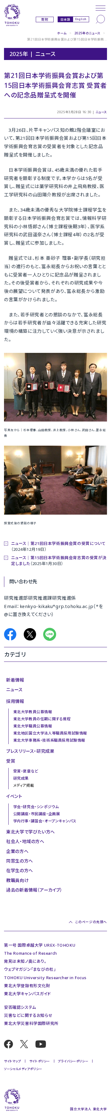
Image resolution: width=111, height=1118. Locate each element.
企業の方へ (17, 851)
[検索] (100, 19)
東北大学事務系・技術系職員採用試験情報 (49, 740)
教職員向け (17, 880)
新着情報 (15, 680)
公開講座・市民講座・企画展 (36, 813)
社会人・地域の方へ (25, 841)
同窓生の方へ (19, 861)
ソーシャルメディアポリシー (23, 1069)
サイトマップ (12, 1061)
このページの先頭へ (91, 922)
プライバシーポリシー (73, 1061)
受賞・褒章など (25, 771)
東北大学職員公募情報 (32, 726)
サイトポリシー (39, 1061)
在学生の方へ (19, 870)
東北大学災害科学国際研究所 (31, 1023)
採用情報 (15, 701)
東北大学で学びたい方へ (30, 832)
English (81, 19)
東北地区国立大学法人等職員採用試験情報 (50, 733)
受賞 (10, 761)
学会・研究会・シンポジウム (36, 806)
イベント (14, 796)
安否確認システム (20, 1007)
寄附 (44, 19)
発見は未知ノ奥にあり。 (25, 961)
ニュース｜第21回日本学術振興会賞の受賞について (58, 543)
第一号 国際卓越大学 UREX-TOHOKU (39, 945)
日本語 (65, 19)
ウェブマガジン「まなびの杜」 (30, 969)
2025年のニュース (87, 33)
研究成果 (21, 778)
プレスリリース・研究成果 (30, 751)
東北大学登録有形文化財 (27, 985)
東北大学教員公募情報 (32, 711)
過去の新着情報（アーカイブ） (34, 890)
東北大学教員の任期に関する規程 (42, 719)
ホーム (62, 33)
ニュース (101, 112)
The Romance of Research (30, 953)
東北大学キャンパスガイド (27, 993)
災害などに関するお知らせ (28, 1015)
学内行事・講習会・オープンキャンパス (44, 821)
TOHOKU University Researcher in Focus (45, 977)
